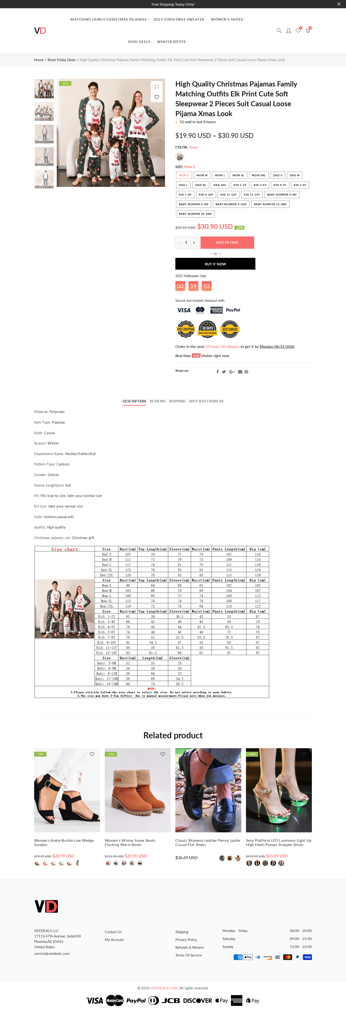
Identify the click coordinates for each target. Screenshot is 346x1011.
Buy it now (215, 257)
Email (240, 372)
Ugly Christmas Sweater (179, 19)
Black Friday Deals (62, 60)
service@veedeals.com (51, 954)
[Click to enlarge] (157, 86)
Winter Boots (171, 42)
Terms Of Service (188, 955)
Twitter (224, 372)
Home (39, 60)
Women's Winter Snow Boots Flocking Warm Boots (130, 842)
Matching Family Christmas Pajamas (109, 19)
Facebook (217, 372)
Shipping (177, 401)
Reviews (158, 401)
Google (232, 372)
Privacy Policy (186, 940)
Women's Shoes (227, 19)
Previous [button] (69, 133)
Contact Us (113, 932)
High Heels (139, 42)
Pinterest (246, 372)
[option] (111, 133)
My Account (114, 940)
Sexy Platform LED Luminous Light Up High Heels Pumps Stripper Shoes (279, 842)
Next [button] (152, 133)
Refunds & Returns (189, 947)
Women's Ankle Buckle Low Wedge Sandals (64, 842)
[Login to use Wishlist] (157, 97)
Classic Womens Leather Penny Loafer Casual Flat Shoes (208, 842)
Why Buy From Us (206, 401)
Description (134, 401)
